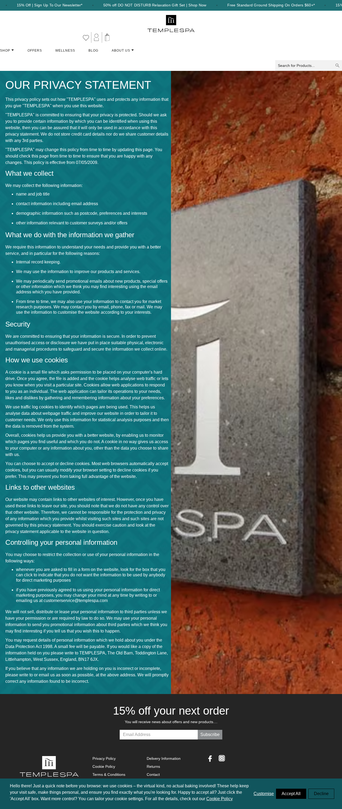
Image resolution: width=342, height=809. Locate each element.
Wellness (65, 50)
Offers (35, 50)
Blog (93, 50)
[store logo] (171, 21)
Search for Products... (296, 65)
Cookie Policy (219, 798)
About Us (121, 50)
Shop (5, 50)
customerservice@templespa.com (76, 600)
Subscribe (210, 734)
